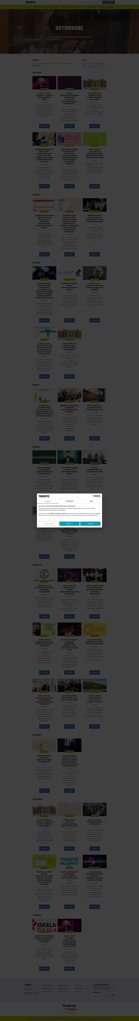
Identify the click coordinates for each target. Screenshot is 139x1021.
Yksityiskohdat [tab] (69, 501)
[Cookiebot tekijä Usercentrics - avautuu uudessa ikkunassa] (94, 496)
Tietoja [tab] (91, 501)
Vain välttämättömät (49, 523)
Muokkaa (68, 523)
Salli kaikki (90, 523)
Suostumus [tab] (48, 501)
